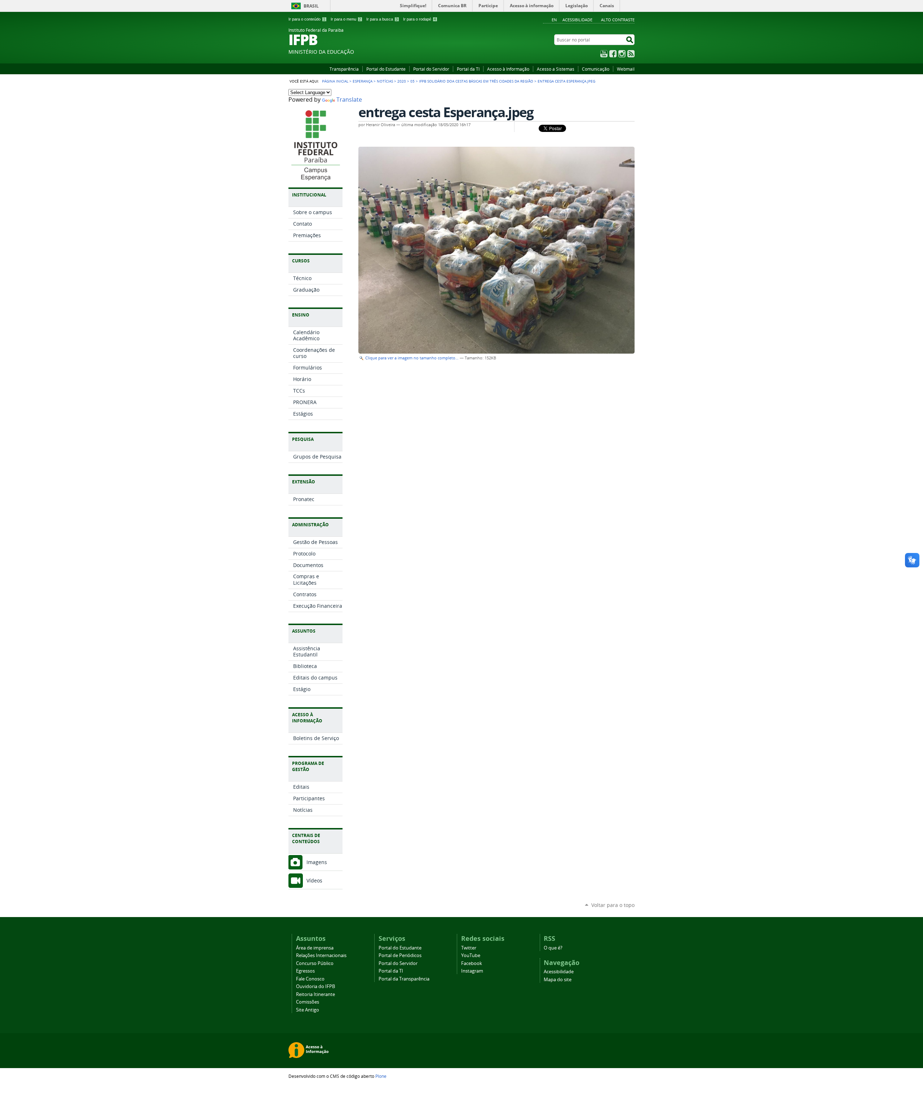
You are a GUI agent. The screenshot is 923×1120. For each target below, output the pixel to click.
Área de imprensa (315, 948)
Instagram (622, 53)
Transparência (344, 69)
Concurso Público (315, 963)
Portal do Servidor (431, 69)
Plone (381, 1076)
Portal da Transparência (404, 979)
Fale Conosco (310, 979)
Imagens (316, 862)
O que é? (553, 948)
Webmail (626, 69)
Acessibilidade (577, 19)
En (554, 19)
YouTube (604, 53)
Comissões (307, 1002)
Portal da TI (468, 69)
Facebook (613, 53)
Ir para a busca (382, 19)
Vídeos (314, 880)
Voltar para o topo (613, 905)
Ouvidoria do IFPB (315, 986)
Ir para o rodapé (419, 19)
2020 (401, 81)
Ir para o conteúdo (306, 19)
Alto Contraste (618, 19)
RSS (631, 53)
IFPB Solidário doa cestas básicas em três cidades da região (476, 81)
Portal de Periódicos (400, 955)
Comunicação (595, 69)
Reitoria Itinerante (315, 994)
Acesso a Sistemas (555, 69)
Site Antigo (307, 1010)
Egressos (305, 971)
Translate (349, 99)
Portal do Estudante (386, 69)
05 (412, 81)
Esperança (362, 81)
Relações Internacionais (321, 955)
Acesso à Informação (508, 69)
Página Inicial (335, 81)
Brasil (311, 6)
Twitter (468, 948)
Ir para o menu (346, 19)
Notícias (385, 81)
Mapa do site (557, 980)
